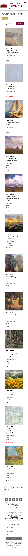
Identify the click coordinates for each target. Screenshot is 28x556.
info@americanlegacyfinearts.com (14, 518)
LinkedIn (13, 499)
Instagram (10, 499)
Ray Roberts (9, 390)
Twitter (20, 499)
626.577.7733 (14, 507)
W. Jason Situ (10, 234)
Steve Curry (9, 274)
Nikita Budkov (10, 156)
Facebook (6, 499)
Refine (5, 19)
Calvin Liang (9, 120)
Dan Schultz (9, 48)
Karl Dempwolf (10, 426)
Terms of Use (17, 543)
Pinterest (17, 499)
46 (8, 490)
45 (5, 490)
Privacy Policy (9, 545)
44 (22, 487)
